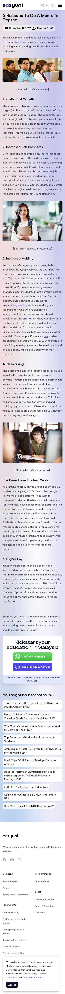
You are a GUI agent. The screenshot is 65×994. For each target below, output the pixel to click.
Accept (12, 984)
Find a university (11, 912)
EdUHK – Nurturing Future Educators (26, 787)
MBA (29, 318)
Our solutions (42, 881)
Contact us (8, 888)
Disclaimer (40, 912)
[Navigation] (59, 5)
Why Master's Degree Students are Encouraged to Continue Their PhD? (32, 727)
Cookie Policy (30, 973)
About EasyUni (10, 881)
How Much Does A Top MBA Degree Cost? (29, 806)
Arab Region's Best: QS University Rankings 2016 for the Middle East (32, 750)
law (46, 336)
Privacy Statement (44, 899)
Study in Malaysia (11, 946)
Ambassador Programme (15, 894)
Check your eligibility (13, 953)
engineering (20, 305)
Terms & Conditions (32, 977)
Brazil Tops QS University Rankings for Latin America (30, 762)
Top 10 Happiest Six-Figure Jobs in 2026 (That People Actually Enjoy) (31, 704)
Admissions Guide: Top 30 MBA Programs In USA (30, 796)
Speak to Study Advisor (36, 666)
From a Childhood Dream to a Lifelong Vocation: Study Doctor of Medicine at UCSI (30, 716)
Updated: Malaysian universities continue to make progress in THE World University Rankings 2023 (30, 775)
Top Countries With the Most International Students (29, 739)
